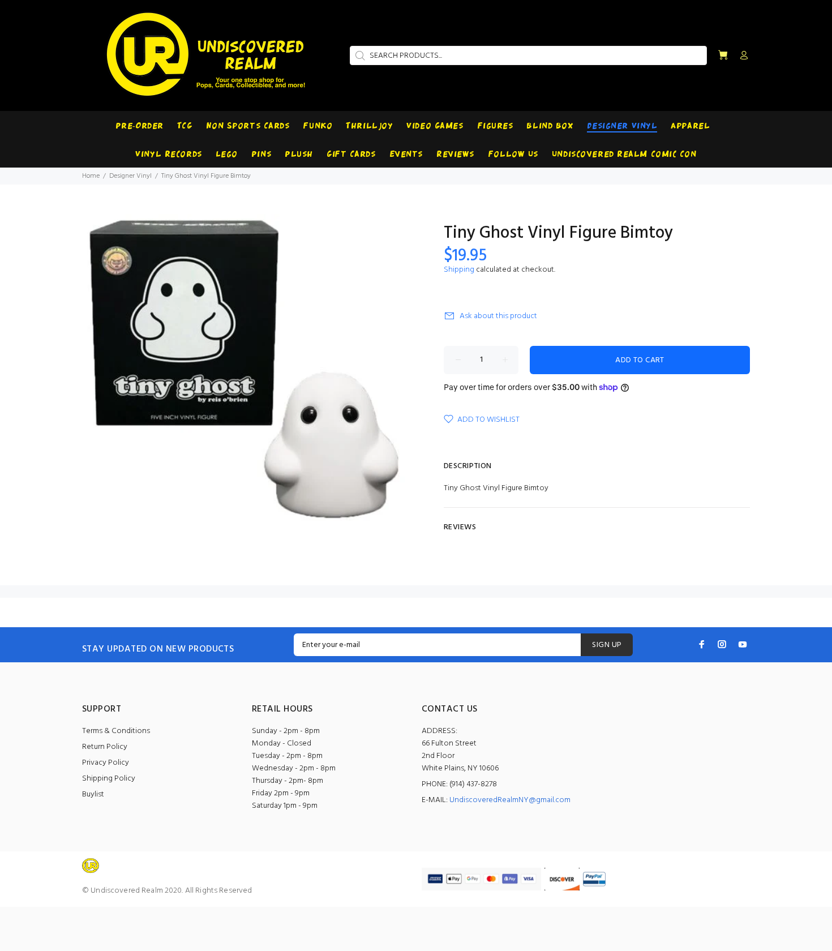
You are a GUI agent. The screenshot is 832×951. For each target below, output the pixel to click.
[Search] (359, 55)
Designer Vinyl (130, 176)
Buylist (93, 794)
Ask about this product (498, 316)
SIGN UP (606, 645)
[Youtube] (742, 644)
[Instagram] (722, 644)
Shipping (459, 269)
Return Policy (104, 746)
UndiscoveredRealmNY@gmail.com (510, 800)
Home (91, 176)
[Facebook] (701, 644)
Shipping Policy (108, 778)
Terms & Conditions (116, 731)
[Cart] (723, 55)
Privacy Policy (105, 762)
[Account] (741, 56)
